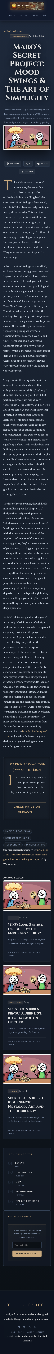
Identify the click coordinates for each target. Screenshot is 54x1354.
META (18, 1182)
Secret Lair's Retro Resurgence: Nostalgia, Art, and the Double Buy (25, 1104)
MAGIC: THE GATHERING (27, 1201)
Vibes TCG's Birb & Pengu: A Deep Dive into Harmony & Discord (25, 1015)
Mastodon (14, 163)
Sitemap (40, 1332)
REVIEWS (19, 1163)
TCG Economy (12, 845)
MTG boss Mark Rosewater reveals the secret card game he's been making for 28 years (25, 854)
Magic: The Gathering (17, 831)
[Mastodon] (24, 1327)
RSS (44, 16)
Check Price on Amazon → (27, 809)
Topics (23, 16)
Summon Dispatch (27, 1253)
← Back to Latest (12, 31)
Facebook (29, 171)
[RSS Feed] (35, 1327)
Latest (11, 16)
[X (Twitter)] (30, 1327)
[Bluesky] (19, 1327)
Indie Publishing (35, 845)
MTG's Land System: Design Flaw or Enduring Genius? (25, 928)
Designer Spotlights (17, 838)
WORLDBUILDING (24, 1191)
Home (12, 1332)
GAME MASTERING (24, 1172)
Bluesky (44, 163)
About (34, 16)
